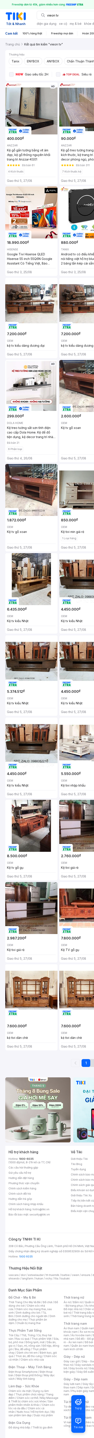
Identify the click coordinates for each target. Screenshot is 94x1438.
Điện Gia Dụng (19, 1423)
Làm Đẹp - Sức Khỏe (24, 1386)
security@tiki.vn (40, 1214)
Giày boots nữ (78, 1368)
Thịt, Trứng (28, 1335)
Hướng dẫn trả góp (20, 1198)
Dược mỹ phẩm (43, 1415)
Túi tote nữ (87, 1410)
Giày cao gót (72, 1361)
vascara (14, 1275)
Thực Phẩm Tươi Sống (25, 1330)
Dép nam (83, 1387)
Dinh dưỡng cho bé (28, 1312)
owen (75, 1275)
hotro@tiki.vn (41, 1209)
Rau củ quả (22, 1338)
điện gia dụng (46, 23)
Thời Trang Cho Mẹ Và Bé (25, 1302)
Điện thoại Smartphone (23, 1371)
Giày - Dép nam (75, 1379)
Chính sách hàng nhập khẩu (26, 1204)
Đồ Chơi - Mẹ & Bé (22, 1297)
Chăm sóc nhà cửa (32, 1359)
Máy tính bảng (26, 1378)
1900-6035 (26, 1158)
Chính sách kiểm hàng (22, 1188)
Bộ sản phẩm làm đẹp (32, 1413)
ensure (85, 1275)
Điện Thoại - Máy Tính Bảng (30, 1367)
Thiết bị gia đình (42, 1427)
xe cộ (63, 23)
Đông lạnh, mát (35, 1342)
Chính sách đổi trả (20, 1193)
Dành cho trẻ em (27, 1352)
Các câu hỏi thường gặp (23, 1167)
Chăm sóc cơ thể (27, 1397)
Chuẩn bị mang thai (28, 1323)
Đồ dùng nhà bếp (19, 1427)
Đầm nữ (78, 1302)
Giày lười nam (72, 1384)
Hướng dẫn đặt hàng (21, 1178)
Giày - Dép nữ (74, 1356)
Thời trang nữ (74, 1297)
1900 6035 (26, 1256)
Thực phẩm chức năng (30, 1394)
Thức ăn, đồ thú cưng (29, 1356)
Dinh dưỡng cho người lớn (31, 1316)
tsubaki (65, 1278)
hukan (39, 1278)
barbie (65, 1275)
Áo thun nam (71, 1328)
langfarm (27, 1278)
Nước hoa (23, 1411)
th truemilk (52, 1275)
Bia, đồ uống (22, 1349)
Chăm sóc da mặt (20, 1391)
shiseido (14, 1278)
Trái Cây (14, 1335)
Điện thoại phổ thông (29, 1375)
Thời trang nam (75, 1323)
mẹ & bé (76, 23)
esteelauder (36, 1275)
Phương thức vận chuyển (24, 1183)
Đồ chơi (47, 1302)
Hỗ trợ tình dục (40, 1411)
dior (23, 1275)
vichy (48, 1278)
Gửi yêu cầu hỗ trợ (20, 1172)
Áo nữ (67, 1302)
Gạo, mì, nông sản (28, 1345)
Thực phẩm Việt (41, 1338)
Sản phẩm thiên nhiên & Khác (31, 1403)
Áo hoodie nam (81, 1335)
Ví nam (68, 1422)
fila (56, 1278)
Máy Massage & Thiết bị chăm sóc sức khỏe (33, 1399)
